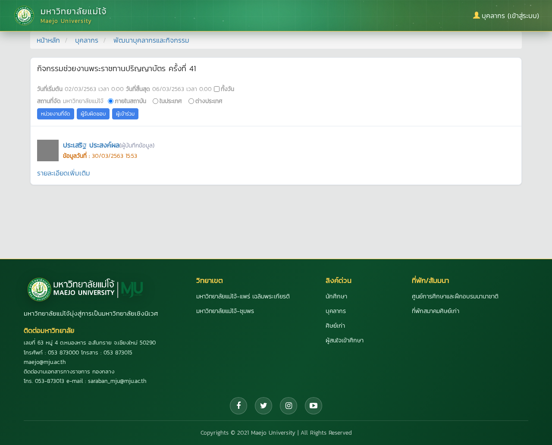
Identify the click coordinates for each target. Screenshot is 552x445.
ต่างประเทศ (209, 101)
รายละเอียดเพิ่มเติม (63, 173)
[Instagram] (288, 405)
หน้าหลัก (48, 40)
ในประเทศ (171, 101)
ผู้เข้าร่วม (125, 114)
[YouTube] (313, 405)
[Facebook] (238, 405)
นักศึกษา (336, 296)
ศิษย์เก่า (335, 325)
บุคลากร (86, 40)
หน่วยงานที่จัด (55, 114)
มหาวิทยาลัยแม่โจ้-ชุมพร (225, 311)
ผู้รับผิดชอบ (93, 114)
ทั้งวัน (227, 89)
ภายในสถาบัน (130, 101)
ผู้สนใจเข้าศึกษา (345, 340)
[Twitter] (263, 405)
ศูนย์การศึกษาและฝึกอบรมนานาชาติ (455, 296)
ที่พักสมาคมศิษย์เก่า (435, 311)
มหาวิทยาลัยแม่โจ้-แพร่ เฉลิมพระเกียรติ (243, 296)
